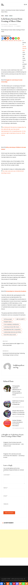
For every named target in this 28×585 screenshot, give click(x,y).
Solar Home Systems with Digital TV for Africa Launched (13, 344)
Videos (10, 15)
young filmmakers (24, 48)
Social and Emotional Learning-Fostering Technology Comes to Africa (14, 354)
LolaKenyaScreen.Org (8, 26)
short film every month (10, 334)
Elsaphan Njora (8, 321)
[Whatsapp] (16, 38)
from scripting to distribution (11, 324)
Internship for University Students (16, 291)
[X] (5, 38)
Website (6, 504)
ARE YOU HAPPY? (21, 319)
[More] (18, 38)
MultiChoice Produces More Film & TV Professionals (18, 402)
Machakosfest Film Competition (12, 329)
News (2, 15)
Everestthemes (22, 580)
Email (5, 496)
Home (3, 10)
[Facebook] (2, 38)
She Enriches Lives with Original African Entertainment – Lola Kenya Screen (13, 444)
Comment (7, 475)
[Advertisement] (14, 544)
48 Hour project (8, 319)
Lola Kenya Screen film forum (11, 327)
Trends (6, 15)
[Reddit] (8, 38)
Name (6, 488)
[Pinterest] (13, 38)
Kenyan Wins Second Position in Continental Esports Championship (18, 412)
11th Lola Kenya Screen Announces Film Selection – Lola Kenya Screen (13, 455)
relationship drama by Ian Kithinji (12, 332)
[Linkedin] (10, 38)
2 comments (18, 26)
